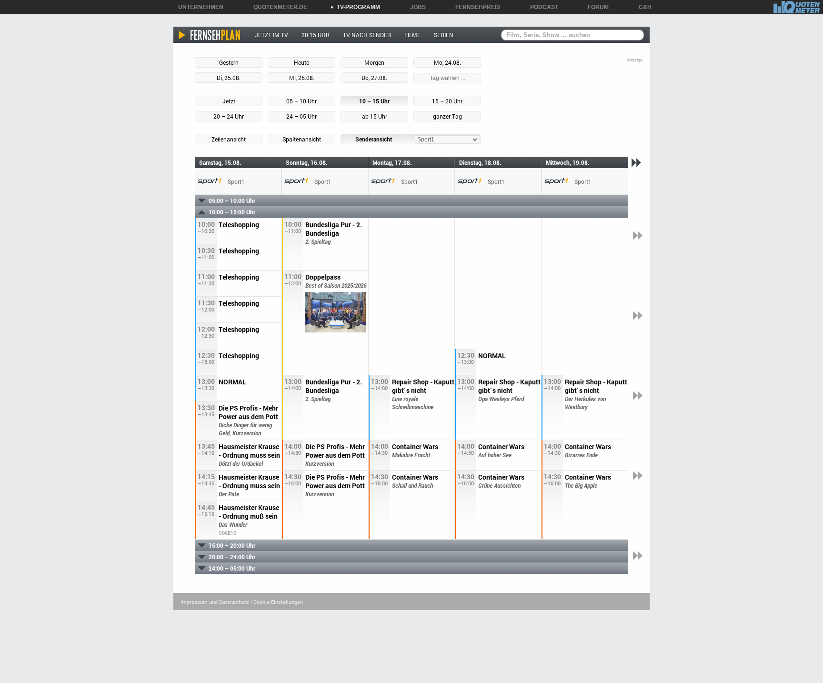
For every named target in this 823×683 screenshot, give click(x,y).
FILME (412, 35)
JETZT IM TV (271, 35)
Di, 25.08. (229, 77)
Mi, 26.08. (301, 77)
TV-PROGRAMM (355, 7)
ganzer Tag (447, 116)
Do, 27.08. (374, 77)
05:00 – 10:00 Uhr (232, 200)
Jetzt (228, 101)
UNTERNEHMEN (197, 7)
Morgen (374, 62)
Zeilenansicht (228, 139)
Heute (301, 62)
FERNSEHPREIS (474, 7)
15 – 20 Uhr (447, 101)
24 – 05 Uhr (301, 116)
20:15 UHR (315, 35)
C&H (642, 7)
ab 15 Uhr (374, 116)
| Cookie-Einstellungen (277, 601)
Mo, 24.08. (447, 62)
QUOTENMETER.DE (277, 7)
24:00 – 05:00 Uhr (232, 568)
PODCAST (540, 7)
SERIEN (443, 35)
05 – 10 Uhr (301, 101)
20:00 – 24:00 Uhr (232, 557)
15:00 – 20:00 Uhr (232, 545)
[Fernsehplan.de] (209, 35)
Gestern (229, 62)
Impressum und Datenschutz (215, 601)
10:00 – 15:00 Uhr (232, 212)
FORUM (595, 7)
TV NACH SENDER (367, 35)
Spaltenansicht (301, 139)
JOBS (414, 7)
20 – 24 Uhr (228, 116)
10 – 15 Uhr (374, 101)
